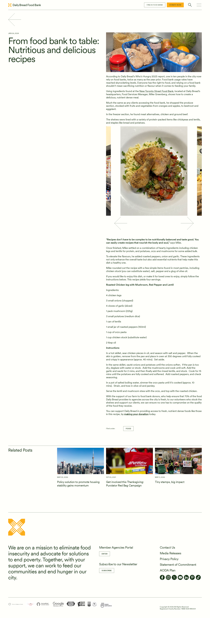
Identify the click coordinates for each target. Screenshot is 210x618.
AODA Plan (167, 570)
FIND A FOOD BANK (155, 5)
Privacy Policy (169, 559)
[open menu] (199, 5)
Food (128, 429)
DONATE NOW (175, 5)
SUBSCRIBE (107, 570)
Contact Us (167, 547)
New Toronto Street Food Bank (156, 91)
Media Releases (170, 553)
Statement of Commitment (178, 565)
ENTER (104, 554)
